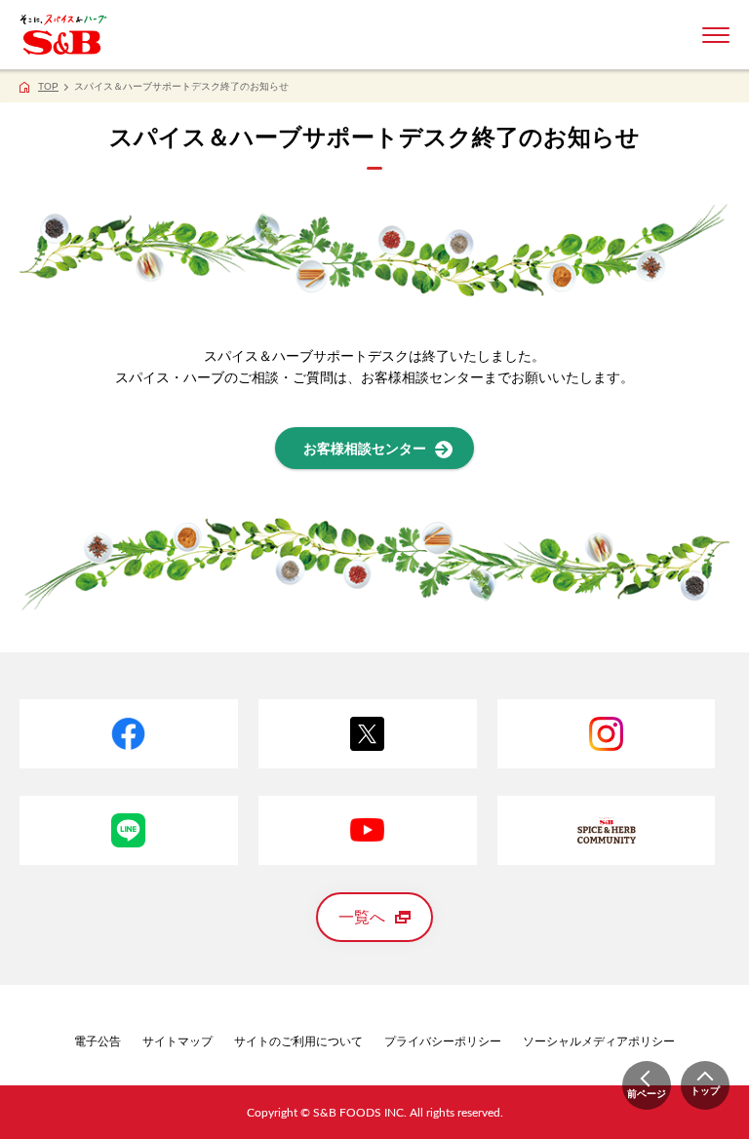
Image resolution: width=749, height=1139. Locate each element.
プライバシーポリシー (442, 1041)
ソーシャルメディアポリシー (599, 1041)
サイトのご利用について (298, 1041)
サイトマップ (177, 1041)
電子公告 (97, 1041)
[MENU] (715, 35)
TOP (48, 86)
